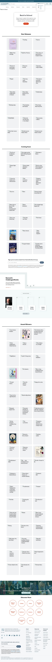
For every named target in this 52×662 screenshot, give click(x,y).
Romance (30, 612)
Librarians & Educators (37, 635)
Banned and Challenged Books (29, 639)
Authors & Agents (38, 630)
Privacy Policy (45, 634)
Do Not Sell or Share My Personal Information (46, 640)
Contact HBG (37, 644)
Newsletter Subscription (28, 637)
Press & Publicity (29, 651)
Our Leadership (28, 632)
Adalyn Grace (43, 308)
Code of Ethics (45, 637)
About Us (34, 7)
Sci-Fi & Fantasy (39, 612)
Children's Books (13, 603)
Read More (26, 23)
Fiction (30, 603)
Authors (12, 7)
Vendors (36, 648)
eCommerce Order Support (38, 638)
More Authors (25, 313)
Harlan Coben (20, 308)
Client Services (37, 632)
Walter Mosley (32, 308)
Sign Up (41, 262)
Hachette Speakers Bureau (38, 641)
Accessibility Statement (28, 645)
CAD (41, 8)
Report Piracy (45, 643)
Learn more (7, 287)
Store (23, 7)
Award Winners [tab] (26, 324)
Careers (36, 642)
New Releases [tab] (26, 34)
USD (40, 7)
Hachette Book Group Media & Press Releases (28, 648)
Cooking (21, 603)
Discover (18, 7)
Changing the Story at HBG (29, 642)
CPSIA (44, 646)
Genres (7, 7)
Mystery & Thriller (13, 612)
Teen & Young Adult (21, 621)
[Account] (47, 4)
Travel (30, 620)
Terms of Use (45, 632)
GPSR (44, 648)
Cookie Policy (45, 635)
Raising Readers (37, 649)
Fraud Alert (45, 644)
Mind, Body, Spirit (39, 603)
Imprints (28, 7)
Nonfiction (21, 612)
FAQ (35, 646)
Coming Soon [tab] (26, 147)
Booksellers (36, 651)
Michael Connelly (9, 308)
